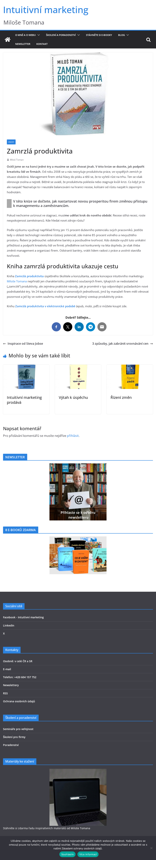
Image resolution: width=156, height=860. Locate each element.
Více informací (88, 854)
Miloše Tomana (17, 281)
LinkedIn (8, 625)
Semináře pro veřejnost (18, 729)
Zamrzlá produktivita (29, 276)
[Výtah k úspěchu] (78, 367)
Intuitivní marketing (45, 9)
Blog (121, 35)
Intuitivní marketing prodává (24, 400)
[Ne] (151, 848)
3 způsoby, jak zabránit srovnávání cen (120, 343)
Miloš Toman (17, 159)
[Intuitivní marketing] (7, 39)
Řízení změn (121, 397)
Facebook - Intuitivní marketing (23, 617)
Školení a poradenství (61, 35)
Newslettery (11, 685)
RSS (5, 693)
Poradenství (11, 745)
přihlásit (73, 435)
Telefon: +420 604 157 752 (19, 677)
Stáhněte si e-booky (99, 35)
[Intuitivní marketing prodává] (26, 367)
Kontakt (42, 44)
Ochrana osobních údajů (19, 701)
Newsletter (22, 44)
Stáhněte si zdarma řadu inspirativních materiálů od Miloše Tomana (46, 828)
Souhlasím (67, 854)
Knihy (11, 142)
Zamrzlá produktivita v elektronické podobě (45, 306)
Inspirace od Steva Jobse (25, 343)
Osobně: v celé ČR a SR (17, 661)
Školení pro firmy (14, 737)
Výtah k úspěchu (73, 397)
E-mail (7, 669)
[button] (38, 35)
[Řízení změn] (130, 367)
